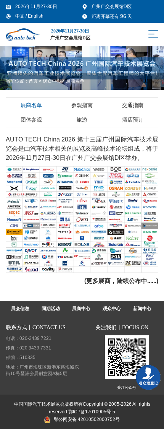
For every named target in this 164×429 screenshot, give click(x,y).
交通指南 (132, 105)
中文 (20, 16)
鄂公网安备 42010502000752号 (87, 419)
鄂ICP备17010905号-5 (91, 411)
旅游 (82, 120)
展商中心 (81, 308)
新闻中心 (142, 308)
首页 (33, 81)
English (35, 16)
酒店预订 (132, 120)
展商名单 (75, 81)
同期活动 (51, 308)
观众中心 (52, 81)
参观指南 (82, 105)
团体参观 (31, 120)
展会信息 (20, 308)
